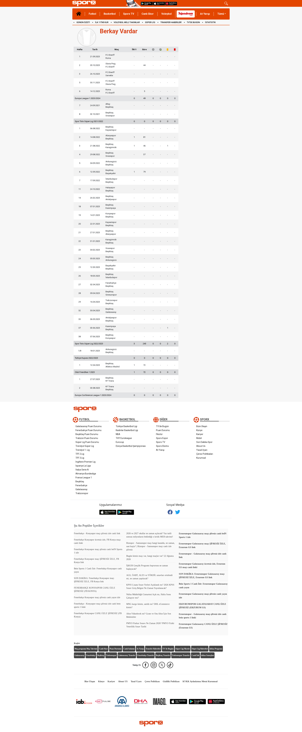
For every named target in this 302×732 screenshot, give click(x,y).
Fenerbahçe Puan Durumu (88, 430)
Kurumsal (201, 458)
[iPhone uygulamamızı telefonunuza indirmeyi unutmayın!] (159, 3)
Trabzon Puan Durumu (87, 438)
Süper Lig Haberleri (200, 649)
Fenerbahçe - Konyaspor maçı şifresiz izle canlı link (97, 533)
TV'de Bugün (162, 426)
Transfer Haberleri (153, 649)
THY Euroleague (124, 438)
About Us (200, 446)
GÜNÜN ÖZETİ (83, 22)
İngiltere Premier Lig (85, 462)
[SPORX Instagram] (153, 665)
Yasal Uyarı (201, 450)
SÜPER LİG (150, 22)
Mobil (199, 438)
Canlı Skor (148, 13)
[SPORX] (151, 723)
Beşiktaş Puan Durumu (87, 434)
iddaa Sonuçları (207, 655)
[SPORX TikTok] (170, 665)
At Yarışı (205, 13)
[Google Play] (197, 701)
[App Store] (178, 701)
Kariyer (199, 434)
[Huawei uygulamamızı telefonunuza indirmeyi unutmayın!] (171, 3)
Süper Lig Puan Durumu (87, 442)
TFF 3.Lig (80, 458)
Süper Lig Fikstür (182, 649)
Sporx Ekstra (162, 446)
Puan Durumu (163, 430)
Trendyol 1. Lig (83, 450)
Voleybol (166, 13)
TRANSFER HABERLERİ (171, 22)
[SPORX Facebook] (145, 665)
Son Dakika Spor (204, 442)
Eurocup (120, 442)
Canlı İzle (195, 655)
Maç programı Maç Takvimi (86, 649)
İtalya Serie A (82, 469)
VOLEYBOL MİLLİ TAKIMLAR (127, 22)
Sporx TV (128, 13)
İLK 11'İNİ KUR (101, 22)
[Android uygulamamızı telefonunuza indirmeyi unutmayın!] (147, 3)
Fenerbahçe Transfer (145, 655)
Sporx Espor (162, 438)
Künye (199, 430)
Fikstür (159, 434)
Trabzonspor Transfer (181, 655)
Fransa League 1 (84, 477)
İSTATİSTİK (210, 22)
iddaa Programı (216, 649)
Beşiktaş (80, 481)
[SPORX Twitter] (161, 665)
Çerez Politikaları (204, 454)
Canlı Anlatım (129, 649)
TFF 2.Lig (80, 454)
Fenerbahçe (81, 485)
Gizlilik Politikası (171, 681)
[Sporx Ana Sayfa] (98, 3)
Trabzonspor (82, 493)
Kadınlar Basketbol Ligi (127, 430)
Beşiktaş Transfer (163, 655)
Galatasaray (81, 489)
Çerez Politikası (152, 681)
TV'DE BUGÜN (193, 22)
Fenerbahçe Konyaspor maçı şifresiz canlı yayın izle (97, 597)
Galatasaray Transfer (126, 655)
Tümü (220, 13)
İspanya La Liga (83, 465)
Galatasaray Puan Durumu (89, 426)
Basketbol (110, 13)
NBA (118, 434)
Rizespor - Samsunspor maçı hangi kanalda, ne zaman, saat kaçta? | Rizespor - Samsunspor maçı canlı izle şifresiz (150, 546)
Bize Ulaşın (201, 426)
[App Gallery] (216, 701)
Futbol (92, 13)
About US (123, 681)
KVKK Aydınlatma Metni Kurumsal (200, 681)
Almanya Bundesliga (86, 473)
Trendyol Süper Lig (85, 446)
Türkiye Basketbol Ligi (126, 426)
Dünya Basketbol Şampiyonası (131, 446)
